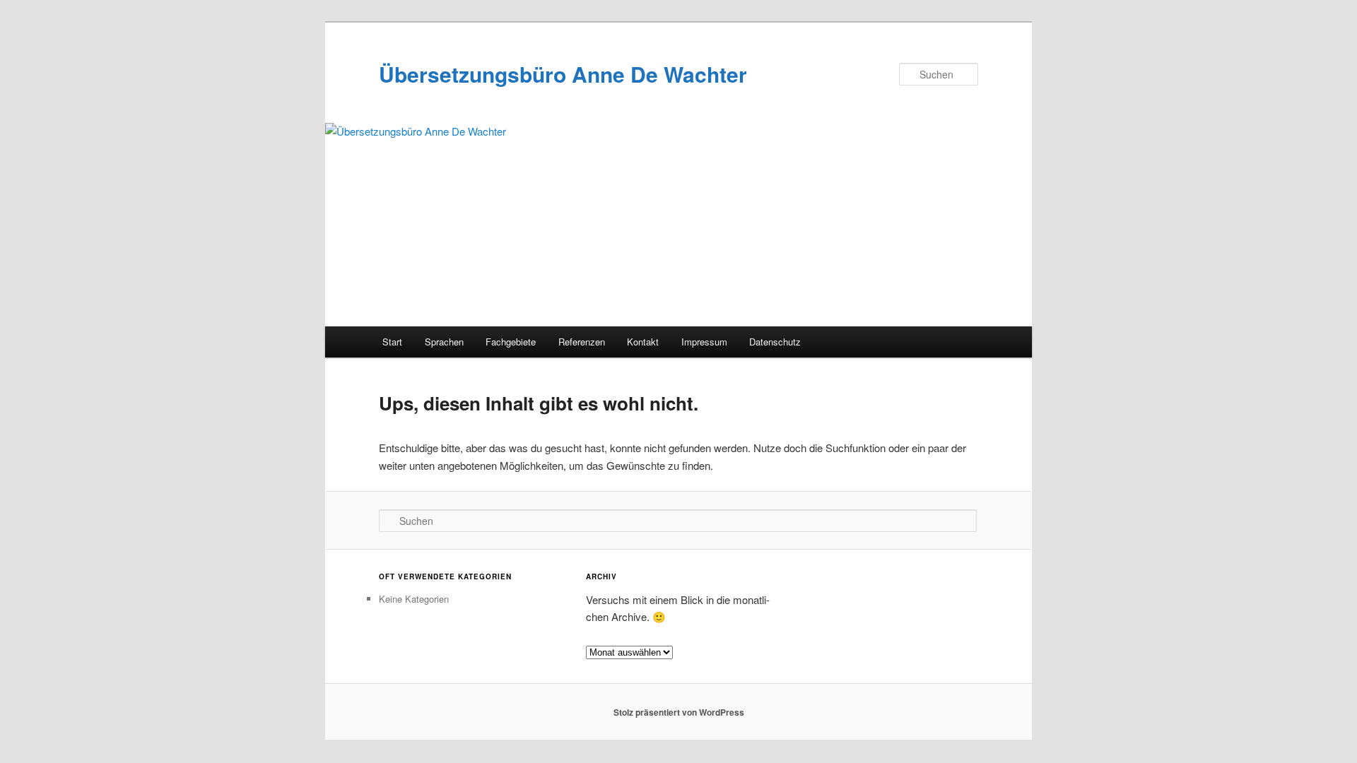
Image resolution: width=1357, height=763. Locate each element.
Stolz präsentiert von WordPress (678, 712)
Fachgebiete (511, 341)
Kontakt (643, 341)
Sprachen (444, 341)
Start (392, 341)
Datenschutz (775, 341)
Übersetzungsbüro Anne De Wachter (563, 74)
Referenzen (581, 341)
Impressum (704, 341)
